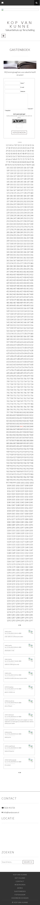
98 (28, 165)
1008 (26, 485)
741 (8, 393)
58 (19, 156)
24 (23, 148)
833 (21, 423)
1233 (13, 592)
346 (24, 252)
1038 (26, 499)
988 (31, 477)
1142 (9, 550)
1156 (18, 556)
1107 (13, 533)
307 (28, 238)
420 (31, 277)
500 (31, 305)
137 (21, 179)
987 (28, 477)
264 (18, 224)
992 (18, 480)
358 (11, 257)
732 (31, 387)
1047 (13, 505)
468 (31, 294)
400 (18, 272)
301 (8, 238)
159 (14, 187)
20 (14, 148)
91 (11, 165)
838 (11, 426)
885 (8, 443)
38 (28, 151)
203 (28, 201)
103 (14, 167)
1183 (31, 567)
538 (24, 319)
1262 (9, 606)
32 (14, 151)
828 (31, 421)
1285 (31, 615)
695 (14, 376)
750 (11, 395)
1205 (22, 578)
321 (21, 243)
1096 (18, 528)
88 (33, 162)
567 (14, 331)
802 (24, 412)
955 (28, 466)
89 (6, 165)
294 (11, 235)
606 (11, 345)
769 (21, 401)
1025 (22, 494)
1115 (22, 536)
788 (31, 407)
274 (24, 227)
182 (11, 196)
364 (31, 257)
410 (24, 274)
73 (26, 159)
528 (18, 317)
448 (18, 288)
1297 (31, 620)
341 (8, 252)
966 (11, 471)
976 (18, 474)
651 (28, 359)
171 (28, 190)
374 (11, 263)
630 (11, 353)
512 (18, 311)
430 (11, 283)
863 (14, 435)
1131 (13, 544)
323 (28, 243)
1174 (18, 564)
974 (11, 474)
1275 (13, 612)
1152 (26, 553)
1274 (9, 612)
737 (21, 390)
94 (18, 165)
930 (24, 457)
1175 (22, 564)
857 (21, 432)
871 (14, 438)
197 (8, 201)
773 (8, 404)
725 (8, 387)
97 (25, 165)
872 (18, 438)
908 (31, 449)
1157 (22, 556)
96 (23, 165)
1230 (26, 589)
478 (11, 300)
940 (31, 460)
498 (24, 305)
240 (18, 215)
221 (8, 210)
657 (21, 362)
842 (24, 426)
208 (18, 204)
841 (21, 426)
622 (11, 350)
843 (28, 426)
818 (24, 418)
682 (24, 370)
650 (24, 359)
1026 (26, 494)
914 (24, 452)
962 (24, 468)
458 (24, 291)
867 (28, 435)
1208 (9, 581)
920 (18, 454)
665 (21, 364)
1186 (18, 570)
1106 (9, 533)
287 (14, 232)
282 (24, 229)
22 (19, 148)
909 (8, 452)
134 (11, 179)
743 (14, 393)
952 (18, 466)
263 (14, 224)
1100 (9, 530)
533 (8, 319)
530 (24, 317)
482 (24, 300)
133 (8, 179)
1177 (31, 564)
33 (16, 151)
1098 (26, 528)
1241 (22, 595)
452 (31, 288)
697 (21, 376)
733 (8, 390)
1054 (18, 508)
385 (21, 266)
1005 (13, 485)
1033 (31, 497)
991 (14, 480)
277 (8, 229)
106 (24, 167)
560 (18, 328)
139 (28, 179)
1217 (22, 584)
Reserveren (20, 885)
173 (8, 193)
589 (8, 339)
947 (28, 463)
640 (18, 356)
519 (14, 314)
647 (14, 359)
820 (31, 418)
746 (24, 393)
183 (14, 196)
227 (28, 210)
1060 (18, 511)
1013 (22, 488)
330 (24, 246)
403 (28, 272)
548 (31, 322)
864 (18, 435)
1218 (26, 584)
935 (14, 460)
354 (24, 255)
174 (11, 193)
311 (14, 241)
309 (8, 241)
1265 (22, 606)
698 (24, 376)
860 (31, 432)
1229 (22, 589)
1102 (18, 530)
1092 (26, 525)
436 (31, 283)
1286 (9, 618)
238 (11, 215)
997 (7, 483)
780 (31, 404)
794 (24, 409)
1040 (9, 502)
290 (24, 232)
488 (18, 302)
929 (21, 457)
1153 (31, 553)
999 (14, 483)
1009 (31, 485)
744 (18, 393)
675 (28, 367)
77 (7, 162)
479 (14, 300)
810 (24, 415)
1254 (26, 601)
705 (21, 378)
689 (21, 373)
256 (18, 221)
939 (28, 460)
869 (8, 438)
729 (21, 387)
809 (21, 415)
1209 (13, 581)
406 (11, 274)
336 (18, 249)
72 (23, 159)
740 (31, 390)
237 (8, 215)
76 (33, 159)
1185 (13, 570)
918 (11, 454)
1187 (22, 570)
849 (21, 429)
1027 (31, 494)
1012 (18, 488)
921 (21, 454)
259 (28, 221)
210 (24, 204)
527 (14, 317)
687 (14, 373)
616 (18, 347)
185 (21, 196)
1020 (26, 491)
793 (21, 409)
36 (23, 151)
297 (21, 235)
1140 (26, 547)
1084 (18, 522)
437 (8, 286)
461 (8, 294)
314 (24, 241)
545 (21, 322)
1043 (22, 502)
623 (14, 350)
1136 (9, 547)
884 (31, 440)
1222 (18, 587)
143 (14, 182)
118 (11, 173)
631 (14, 353)
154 (24, 184)
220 (31, 207)
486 (11, 302)
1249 (31, 598)
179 (28, 193)
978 (24, 474)
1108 (18, 533)
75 (30, 159)
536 (18, 319)
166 (11, 190)
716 (31, 381)
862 (11, 435)
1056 (26, 508)
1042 (18, 502)
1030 (18, 497)
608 (18, 345)
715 (28, 381)
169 (21, 190)
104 (18, 167)
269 (8, 227)
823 (14, 421)
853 (8, 432)
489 (21, 302)
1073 (22, 516)
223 (14, 210)
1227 (13, 589)
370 (24, 260)
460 (31, 291)
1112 (9, 536)
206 (11, 204)
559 (14, 328)
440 (18, 286)
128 (18, 176)
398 (11, 272)
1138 (18, 547)
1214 (9, 584)
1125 (13, 542)
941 (8, 463)
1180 (18, 567)
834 (24, 423)
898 (24, 446)
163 (28, 187)
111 (14, 170)
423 (14, 280)
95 (20, 165)
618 (24, 347)
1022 (9, 494)
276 (31, 227)
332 (31, 246)
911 (14, 452)
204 (31, 201)
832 (18, 423)
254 (11, 221)
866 (24, 435)
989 (8, 480)
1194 (26, 573)
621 (8, 350)
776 (18, 404)
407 (14, 274)
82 (19, 162)
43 (12, 153)
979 (28, 474)
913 (21, 452)
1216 (18, 584)
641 (21, 356)
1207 (31, 578)
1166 (9, 561)
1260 (26, 603)
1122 (26, 539)
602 (24, 342)
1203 (13, 578)
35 (21, 151)
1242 (26, 595)
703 (14, 378)
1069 (31, 513)
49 (26, 153)
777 (21, 404)
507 (28, 308)
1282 (18, 615)
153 (21, 184)
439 (14, 286)
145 (21, 182)
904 (18, 449)
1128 (26, 542)
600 (18, 342)
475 (28, 297)
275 (28, 227)
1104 (26, 530)
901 (8, 449)
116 (31, 170)
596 (31, 339)
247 (14, 218)
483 (28, 300)
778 (24, 404)
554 (24, 325)
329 (21, 246)
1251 (13, 601)
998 (11, 483)
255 (14, 221)
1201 (31, 575)
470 (11, 297)
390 (11, 269)
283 (28, 229)
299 (28, 235)
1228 (18, 589)
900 (31, 446)
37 (26, 151)
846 (11, 429)
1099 (31, 528)
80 (14, 162)
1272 (26, 609)
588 (31, 336)
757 (8, 398)
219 (28, 207)
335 (14, 249)
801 (21, 412)
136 (18, 179)
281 (21, 229)
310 (11, 241)
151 (14, 184)
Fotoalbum (20, 895)
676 (31, 367)
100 (32, 165)
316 (31, 241)
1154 (9, 556)
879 (14, 440)
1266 (26, 606)
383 (14, 266)
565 (8, 331)
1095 (13, 528)
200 (18, 201)
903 (14, 449)
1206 (26, 578)
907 (28, 449)
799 (14, 412)
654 (11, 362)
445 (8, 288)
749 (8, 395)
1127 (22, 542)
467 (28, 294)
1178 (9, 567)
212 (31, 204)
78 (9, 162)
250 (24, 218)
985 (21, 477)
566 (11, 331)
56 (14, 156)
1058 (9, 511)
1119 (13, 539)
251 (28, 218)
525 (8, 317)
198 (11, 201)
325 (8, 246)
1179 (13, 567)
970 (24, 471)
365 (8, 260)
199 (14, 201)
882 (24, 440)
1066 (18, 513)
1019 (22, 491)
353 (21, 255)
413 (8, 277)
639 (14, 356)
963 (28, 468)
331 (28, 246)
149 (8, 184)
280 (18, 229)
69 (16, 159)
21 (16, 148)
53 (7, 156)
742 (11, 393)
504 (18, 308)
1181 (22, 567)
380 (31, 263)
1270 (18, 609)
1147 (31, 550)
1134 (26, 544)
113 (21, 170)
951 (14, 466)
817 (21, 418)
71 (21, 159)
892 (31, 443)
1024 (18, 494)
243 (28, 215)
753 (21, 395)
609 (21, 345)
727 (14, 387)
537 (21, 319)
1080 (26, 519)
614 (11, 347)
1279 (31, 612)
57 (16, 156)
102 (11, 167)
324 (31, 243)
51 (30, 153)
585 (21, 336)
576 (18, 333)
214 (11, 207)
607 (14, 345)
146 (24, 182)
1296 (26, 620)
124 (31, 173)
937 (21, 460)
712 (18, 381)
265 (21, 224)
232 (18, 212)
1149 (13, 553)
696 (18, 376)
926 (11, 457)
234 (24, 212)
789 (8, 409)
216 (18, 207)
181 (8, 196)
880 (18, 440)
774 (11, 404)
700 (31, 376)
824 (18, 421)
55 (12, 156)
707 (28, 378)
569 (21, 331)
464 (18, 294)
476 (31, 297)
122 (24, 173)
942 (11, 463)
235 (28, 212)
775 (14, 404)
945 (21, 463)
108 (31, 167)
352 (18, 255)
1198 (18, 575)
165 (8, 190)
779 (28, 404)
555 (28, 325)
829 (8, 423)
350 (11, 255)
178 (24, 193)
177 (21, 193)
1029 (13, 497)
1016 (9, 491)
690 (24, 373)
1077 (13, 519)
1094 (9, 528)
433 (21, 283)
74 (28, 159)
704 (18, 378)
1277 (22, 612)
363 (28, 257)
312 (18, 241)
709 (8, 381)
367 (14, 260)
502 (11, 308)
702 (11, 378)
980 (31, 474)
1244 (9, 598)
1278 (26, 612)
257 (21, 221)
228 (31, 210)
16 (33, 145)
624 (18, 350)
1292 (9, 620)
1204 (18, 578)
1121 (22, 539)
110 (11, 170)
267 (28, 224)
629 (8, 353)
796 (31, 409)
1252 (18, 601)
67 (12, 159)
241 (21, 215)
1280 (9, 615)
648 (18, 359)
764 (31, 398)
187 (28, 196)
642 (24, 356)
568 (18, 331)
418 (24, 277)
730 (24, 387)
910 (11, 452)
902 (11, 449)
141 (8, 182)
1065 (13, 513)
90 (9, 165)
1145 (22, 550)
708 (31, 378)
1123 (31, 539)
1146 (26, 550)
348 (31, 252)
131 (28, 176)
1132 (18, 544)
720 (18, 384)
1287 (13, 618)
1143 (13, 550)
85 (26, 162)
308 (31, 238)
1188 (26, 570)
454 (11, 291)
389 (8, 269)
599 (14, 342)
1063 (31, 511)
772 (31, 401)
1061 (22, 511)
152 (18, 184)
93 (16, 165)
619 (28, 347)
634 (24, 353)
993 (21, 480)
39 (30, 151)
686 (11, 373)
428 (31, 280)
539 (28, 319)
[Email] (2, 2)
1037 (22, 499)
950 (11, 466)
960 (18, 468)
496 (18, 305)
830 (11, 423)
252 (31, 218)
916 (31, 452)
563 (28, 328)
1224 (26, 587)
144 (18, 182)
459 (28, 291)
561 (21, 328)
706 (24, 378)
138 (24, 179)
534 (11, 319)
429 (8, 283)
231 (14, 212)
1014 (26, 488)
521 (21, 314)
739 (28, 390)
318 (11, 243)
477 (8, 300)
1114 (18, 536)
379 (28, 263)
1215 (13, 584)
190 (11, 198)
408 (18, 274)
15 (31, 145)
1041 (13, 502)
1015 (31, 488)
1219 (31, 584)
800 (18, 412)
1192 (18, 573)
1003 (31, 483)
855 (14, 432)
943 (14, 463)
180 (31, 193)
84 (23, 162)
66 (9, 159)
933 (8, 460)
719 (14, 384)
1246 (18, 598)
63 (30, 156)
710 (11, 381)
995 (28, 480)
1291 (31, 618)
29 (7, 151)
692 (31, 373)
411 (28, 274)
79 (12, 162)
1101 (13, 530)
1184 (9, 570)
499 (28, 305)
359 (14, 257)
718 (11, 384)
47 (21, 153)
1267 (31, 606)
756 (31, 395)
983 (14, 477)
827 (28, 421)
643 (28, 356)
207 (14, 204)
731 (28, 387)
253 (8, 221)
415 (14, 277)
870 (11, 438)
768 (18, 401)
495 (14, 305)
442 (24, 286)
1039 (31, 499)
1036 (18, 499)
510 (11, 311)
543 (14, 322)
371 (28, 260)
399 (14, 272)
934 (11, 460)
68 (14, 159)
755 (28, 395)
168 (18, 190)
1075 (31, 516)
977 (21, 474)
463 (14, 294)
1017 (13, 491)
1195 (31, 573)
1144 (18, 550)
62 (28, 156)
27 (30, 148)
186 (24, 196)
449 (21, 288)
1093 (31, 525)
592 (18, 339)
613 (8, 347)
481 (21, 300)
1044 (26, 502)
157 (8, 187)
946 (24, 463)
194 (24, 198)
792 (18, 409)
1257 (13, 603)
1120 (18, 539)
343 (14, 252)
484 (31, 300)
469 (8, 297)
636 (31, 353)
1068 (26, 513)
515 (28, 311)
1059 (13, 511)
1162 (18, 558)
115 (28, 170)
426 (24, 280)
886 (11, 443)
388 (31, 266)
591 (14, 339)
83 (21, 162)
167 (14, 190)
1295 (22, 620)
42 (9, 153)
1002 (27, 483)
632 (18, 353)
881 (21, 440)
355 (28, 255)
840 (18, 426)
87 (30, 162)
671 (14, 367)
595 (28, 339)
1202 (9, 578)
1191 (13, 573)
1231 (31, 589)
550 (11, 325)
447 (14, 288)
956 (31, 466)
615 (14, 347)
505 (21, 308)
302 (11, 238)
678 (11, 370)
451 (28, 288)
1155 (13, 556)
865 (21, 435)
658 (24, 362)
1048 (18, 505)
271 (14, 227)
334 (11, 249)
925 (8, 457)
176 (18, 193)
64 (33, 156)
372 (31, 260)
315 (28, 241)
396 (31, 269)
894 (11, 446)
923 (28, 454)
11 (21, 145)
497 (21, 305)
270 (11, 227)
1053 (13, 508)
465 (21, 294)
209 (21, 204)
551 (14, 325)
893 (8, 446)
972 (31, 471)
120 (18, 173)
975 (14, 474)
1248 (26, 598)
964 (31, 468)
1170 (26, 561)
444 (31, 286)
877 (8, 440)
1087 (31, 522)
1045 (31, 502)
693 (8, 376)
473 (21, 297)
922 (24, 454)
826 (24, 421)
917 (8, 454)
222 (11, 210)
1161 (13, 558)
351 (14, 255)
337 (21, 249)
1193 (22, 573)
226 (24, 210)
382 (11, 266)
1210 (18, 581)
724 (31, 384)
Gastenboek (20, 891)
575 (14, 333)
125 (8, 176)
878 (11, 440)
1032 (26, 497)
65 (7, 159)
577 (21, 333)
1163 (22, 558)
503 (14, 308)
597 (8, 342)
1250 (9, 601)
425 (21, 280)
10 (19, 145)
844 (31, 426)
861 (8, 435)
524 (31, 314)
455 (14, 291)
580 (31, 333)
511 (14, 311)
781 (8, 407)
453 (8, 291)
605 (8, 345)
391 (14, 269)
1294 (18, 620)
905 (21, 449)
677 (8, 370)
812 (31, 415)
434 (24, 283)
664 (18, 364)
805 (8, 415)
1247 (22, 598)
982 (11, 477)
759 (14, 398)
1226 (9, 589)
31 (12, 151)
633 (21, 353)
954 (24, 466)
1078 (18, 519)
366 (11, 260)
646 (11, 359)
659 (28, 362)
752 (18, 395)
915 (28, 452)
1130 (9, 544)
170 (24, 190)
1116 (26, 536)
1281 (13, 615)
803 (28, 412)
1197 (13, 575)
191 (14, 198)
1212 (26, 581)
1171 (31, 561)
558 (11, 328)
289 (21, 232)
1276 (18, 612)
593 (21, 339)
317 (8, 243)
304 (18, 238)
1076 (9, 519)
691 (28, 373)
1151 (22, 553)
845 (8, 429)
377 (21, 263)
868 (31, 435)
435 (28, 283)
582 (11, 336)
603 (28, 342)
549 (8, 325)
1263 (13, 606)
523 (28, 314)
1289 (22, 618)
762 (24, 398)
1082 (9, 522)
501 (8, 308)
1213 (31, 581)
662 (11, 364)
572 (31, 331)
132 (31, 176)
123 (28, 173)
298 (24, 235)
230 (11, 212)
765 (8, 401)
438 (11, 286)
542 (11, 322)
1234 (18, 592)
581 (8, 336)
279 (14, 229)
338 (24, 249)
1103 (22, 530)
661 (8, 364)
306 (24, 238)
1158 (26, 556)
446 (11, 288)
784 (18, 407)
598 (11, 342)
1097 (22, 528)
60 (23, 156)
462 (11, 294)
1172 (9, 564)
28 (33, 148)
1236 (26, 592)
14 (28, 145)
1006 (18, 485)
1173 (13, 564)
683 (28, 370)
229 (8, 212)
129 (21, 176)
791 (14, 409)
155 (28, 184)
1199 (22, 575)
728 (18, 387)
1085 (22, 522)
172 (31, 190)
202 (24, 201)
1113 (13, 536)
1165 (31, 558)
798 (11, 412)
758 (11, 398)
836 (31, 423)
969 (21, 471)
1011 (13, 488)
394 (24, 269)
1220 (9, 587)
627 (28, 350)
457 (21, 291)
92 (13, 165)
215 (14, 207)
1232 (9, 592)
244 (31, 215)
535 (14, 319)
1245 (13, 598)
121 (21, 173)
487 (14, 302)
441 (21, 286)
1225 (31, 587)
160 (18, 187)
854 (11, 432)
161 (21, 187)
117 (8, 173)
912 (18, 452)
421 (8, 280)
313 (21, 241)
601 (21, 342)
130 (24, 176)
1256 (9, 603)
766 (11, 401)
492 (31, 302)
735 (14, 390)
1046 (9, 505)
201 (21, 201)
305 (21, 238)
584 (18, 336)
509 (8, 311)
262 (11, 224)
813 (8, 418)
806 (11, 415)
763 (28, 398)
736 (18, 390)
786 (24, 407)
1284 (26, 615)
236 (31, 212)
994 (24, 480)
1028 (9, 497)
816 (18, 418)
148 (31, 182)
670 (11, 367)
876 (31, 438)
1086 (26, 522)
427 (28, 280)
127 (14, 176)
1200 (26, 575)
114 (24, 170)
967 (14, 471)
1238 (9, 595)
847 (14, 429)
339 (28, 249)
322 (24, 243)
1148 (9, 553)
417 (21, 277)
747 (28, 393)
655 (14, 362)
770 (24, 401)
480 (18, 300)
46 (19, 153)
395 (28, 269)
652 (31, 359)
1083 (13, 522)
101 (8, 167)
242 (24, 215)
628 (31, 350)
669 (8, 367)
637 (8, 356)
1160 (9, 558)
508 (31, 308)
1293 (13, 620)
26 (28, 148)
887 (14, 443)
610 (24, 345)
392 (18, 269)
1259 (22, 603)
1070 (9, 516)
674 (24, 367)
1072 (18, 516)
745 (21, 393)
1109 (22, 533)
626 (24, 350)
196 (31, 198)
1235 (22, 592)
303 (14, 238)
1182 (26, 567)
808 (18, 415)
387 (28, 266)
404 (31, 272)
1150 (18, 553)
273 (21, 227)
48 (23, 153)
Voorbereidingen (20, 898)
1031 (22, 497)
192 (18, 198)
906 (24, 449)
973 (8, 474)
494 (11, 305)
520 (18, 314)
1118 (9, 539)
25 (26, 148)
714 (24, 381)
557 (8, 328)
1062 (26, 511)
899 (28, 446)
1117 (31, 536)
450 (24, 288)
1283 (22, 615)
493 (8, 305)
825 (21, 421)
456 (18, 291)
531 (28, 317)
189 (8, 198)
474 (24, 297)
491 (28, 302)
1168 (18, 561)
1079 (22, 519)
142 (11, 182)
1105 (31, 530)
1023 (13, 494)
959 (14, 468)
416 (18, 277)
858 (24, 432)
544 (18, 322)
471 (14, 297)
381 (8, 266)
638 (11, 356)
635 (28, 353)
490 (24, 302)
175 (14, 193)
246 (11, 218)
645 (8, 359)
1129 (31, 542)
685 (8, 373)
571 (28, 331)
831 (14, 423)
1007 (22, 485)
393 (21, 269)
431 (14, 283)
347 (28, 252)
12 (23, 145)
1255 (31, 601)
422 (11, 280)
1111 (31, 533)
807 (14, 415)
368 (18, 260)
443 (28, 286)
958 (11, 468)
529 (21, 317)
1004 (9, 485)
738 (24, 390)
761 (21, 398)
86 (28, 162)
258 (24, 221)
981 (8, 477)
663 (14, 364)
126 (11, 176)
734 (11, 390)
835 (28, 423)
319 (14, 243)
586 (24, 336)
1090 (18, 525)
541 (8, 322)
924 (31, 454)
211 (28, 204)
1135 (31, 544)
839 (14, 426)
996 (31, 480)
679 (14, 370)
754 (24, 395)
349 (8, 255)
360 (18, 257)
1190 (9, 573)
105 (21, 167)
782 (11, 407)
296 (18, 235)
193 (21, 198)
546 (24, 322)
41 (7, 153)
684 (31, 370)
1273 (31, 609)
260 (31, 221)
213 (8, 207)
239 (14, 215)
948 (31, 463)
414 (11, 277)
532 (31, 317)
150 (11, 184)
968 (18, 471)
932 (31, 457)
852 (31, 429)
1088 (9, 525)
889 (21, 443)
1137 (13, 547)
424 (18, 280)
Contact (20, 881)
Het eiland (20, 878)
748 (31, 393)
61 (26, 156)
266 (24, 224)
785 (21, 407)
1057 (31, 508)
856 (18, 432)
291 (28, 232)
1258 (18, 603)
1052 (9, 508)
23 (21, 148)
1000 (18, 483)
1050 (26, 505)
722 (24, 384)
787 (28, 407)
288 (18, 232)
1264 (18, 606)
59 (21, 156)
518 (11, 314)
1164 (26, 558)
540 (31, 319)
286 (11, 232)
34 (19, 151)
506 (24, 308)
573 (8, 333)
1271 (22, 609)
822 (11, 421)
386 (24, 266)
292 (31, 232)
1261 (31, 603)
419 (28, 277)
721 (21, 384)
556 (31, 325)
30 (9, 151)
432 (18, 283)
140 (31, 179)
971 (28, 471)
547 (28, 322)
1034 (9, 499)
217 (21, 207)
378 (24, 263)
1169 (22, 561)
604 (31, 342)
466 (24, 294)
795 (28, 409)
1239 (13, 595)
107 (28, 167)
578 (24, 333)
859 (28, 432)
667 (28, 364)
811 (28, 415)
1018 (18, 491)
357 (8, 257)
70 (19, 159)
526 (11, 317)
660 (31, 362)
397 (8, 272)
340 (31, 249)
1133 (22, 544)
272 (18, 227)
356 (31, 255)
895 (14, 446)
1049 (22, 505)
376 (18, 263)
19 (12, 148)
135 (14, 179)
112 (18, 170)
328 (18, 246)
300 (31, 235)
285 (8, 232)
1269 (13, 609)
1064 (9, 513)
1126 (18, 542)
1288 (18, 618)
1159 (31, 556)
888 (18, 443)
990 (11, 480)
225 (21, 210)
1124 (9, 542)
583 (14, 336)
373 (8, 263)
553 (21, 325)
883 (28, 440)
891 (28, 443)
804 (31, 412)
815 (14, 418)
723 (28, 384)
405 (8, 274)
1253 (22, 601)
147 (28, 182)
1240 (18, 595)
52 (33, 153)
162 (24, 187)
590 (11, 339)
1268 (9, 609)
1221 (13, 587)
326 (11, 246)
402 (24, 272)
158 (11, 187)
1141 (31, 547)
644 (31, 356)
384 (18, 266)
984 (18, 477)
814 (11, 418)
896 (18, 446)
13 (26, 145)
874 (24, 438)
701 (8, 378)
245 (8, 218)
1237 (31, 592)
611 (28, 345)
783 (14, 407)
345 (21, 252)
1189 (31, 570)
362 (24, 257)
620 (31, 347)
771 (28, 401)
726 (11, 387)
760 (18, 398)
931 (28, 457)
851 (28, 429)
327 (14, 246)
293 (8, 235)
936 (18, 460)
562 (24, 328)
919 (14, 454)
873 (21, 438)
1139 (22, 547)
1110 (26, 533)
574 (11, 333)
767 (14, 401)
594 (24, 339)
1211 (22, 581)
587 (28, 336)
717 (8, 384)
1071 (13, 516)
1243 (31, 595)
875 (28, 438)
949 (8, 466)
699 (28, 376)
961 (21, 468)
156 (31, 184)
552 (18, 325)
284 (31, 229)
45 (16, 153)
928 (18, 457)
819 (28, 418)
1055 (22, 508)
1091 (22, 525)
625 (21, 350)
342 (11, 252)
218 (24, 207)
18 (9, 148)
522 (24, 314)
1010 (9, 488)
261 (8, 224)
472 (18, 297)
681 (21, 370)
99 (30, 165)
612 (31, 345)
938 (24, 460)
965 (8, 471)
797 (8, 412)
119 (14, 173)
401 (21, 272)
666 (24, 364)
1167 (13, 561)
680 (18, 370)
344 (18, 252)
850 (24, 429)
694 (11, 376)
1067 (22, 513)
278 (11, 229)
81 (16, 162)
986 (24, 477)
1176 (26, 564)
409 (21, 274)
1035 (13, 499)
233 (21, 212)
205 (8, 204)
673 (21, 367)
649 (21, 359)
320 (18, 243)
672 (18, 367)
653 (8, 362)
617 (21, 347)
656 (18, 362)
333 (8, 249)
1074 (26, 516)
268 (31, 224)
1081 (31, 519)
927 (14, 457)
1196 (9, 575)
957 (8, 468)
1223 (22, 587)
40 (33, 151)
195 (28, 198)
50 (28, 153)
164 (31, 187)
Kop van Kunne (20, 24)
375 (14, 263)
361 (21, 257)
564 (31, 328)
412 (31, 274)
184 (18, 196)
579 (28, 333)
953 (21, 466)
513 (21, 311)
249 (21, 218)
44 (14, 153)
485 (8, 302)
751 (14, 395)
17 (7, 148)
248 (18, 218)
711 (14, 381)
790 (11, 409)
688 (18, 373)
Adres (20, 888)
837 (8, 426)
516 (31, 311)
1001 (23, 483)
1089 (13, 525)
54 (9, 156)
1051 (31, 505)
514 (24, 311)
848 (18, 429)
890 (24, 443)
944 (18, 463)
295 (14, 235)
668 (31, 364)
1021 (31, 491)
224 (18, 210)
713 (21, 381)
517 (8, 314)
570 (24, 331)
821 (8, 421)
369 (21, 260)
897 (21, 446)
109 (8, 170)
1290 (26, 618)
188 (31, 196)
